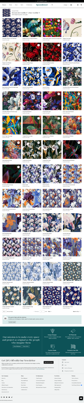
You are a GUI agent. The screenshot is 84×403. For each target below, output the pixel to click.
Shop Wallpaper (17, 346)
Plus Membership (24, 387)
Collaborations (24, 389)
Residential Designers (40, 382)
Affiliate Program (5, 385)
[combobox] (66, 5)
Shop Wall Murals (24, 380)
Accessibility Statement (76, 382)
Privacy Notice (74, 380)
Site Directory (4, 389)
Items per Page (10, 311)
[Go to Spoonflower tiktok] (12, 397)
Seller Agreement (57, 385)
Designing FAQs (57, 387)
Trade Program (39, 378)
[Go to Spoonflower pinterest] (6, 397)
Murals (10, 4)
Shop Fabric (26, 346)
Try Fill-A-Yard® (12, 322)
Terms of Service (75, 378)
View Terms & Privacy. (40, 368)
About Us (3, 378)
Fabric (22, 4)
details (45, 1)
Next (50, 311)
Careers (3, 382)
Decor (16, 4)
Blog (2, 380)
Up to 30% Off (40, 1)
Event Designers (39, 385)
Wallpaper (4, 4)
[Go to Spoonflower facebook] (4, 397)
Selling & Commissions (58, 382)
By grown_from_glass (5, 64)
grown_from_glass (23, 14)
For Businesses (29, 4)
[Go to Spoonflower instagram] (1, 397)
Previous (36, 311)
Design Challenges (58, 380)
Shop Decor (23, 382)
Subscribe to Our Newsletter (7, 387)
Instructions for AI (5, 392)
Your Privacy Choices (76, 385)
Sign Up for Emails (49, 362)
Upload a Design (57, 378)
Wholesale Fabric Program (41, 387)
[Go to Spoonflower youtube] (9, 397)
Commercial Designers (40, 380)
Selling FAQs (56, 389)
